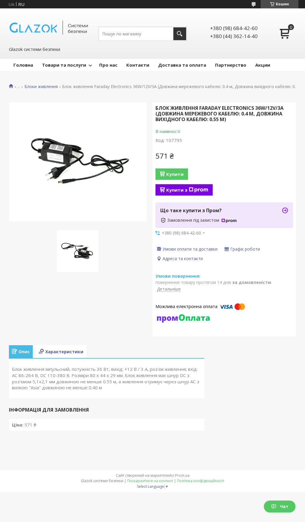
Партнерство (230, 65)
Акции (262, 65)
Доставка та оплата (182, 65)
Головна (23, 65)
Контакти (137, 65)
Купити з (176, 190)
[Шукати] (179, 33)
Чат (284, 506)
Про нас (108, 65)
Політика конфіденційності (200, 480)
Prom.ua (182, 475)
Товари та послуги (64, 65)
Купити (174, 174)
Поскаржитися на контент (150, 480)
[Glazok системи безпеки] (49, 27)
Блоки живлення (41, 86)
